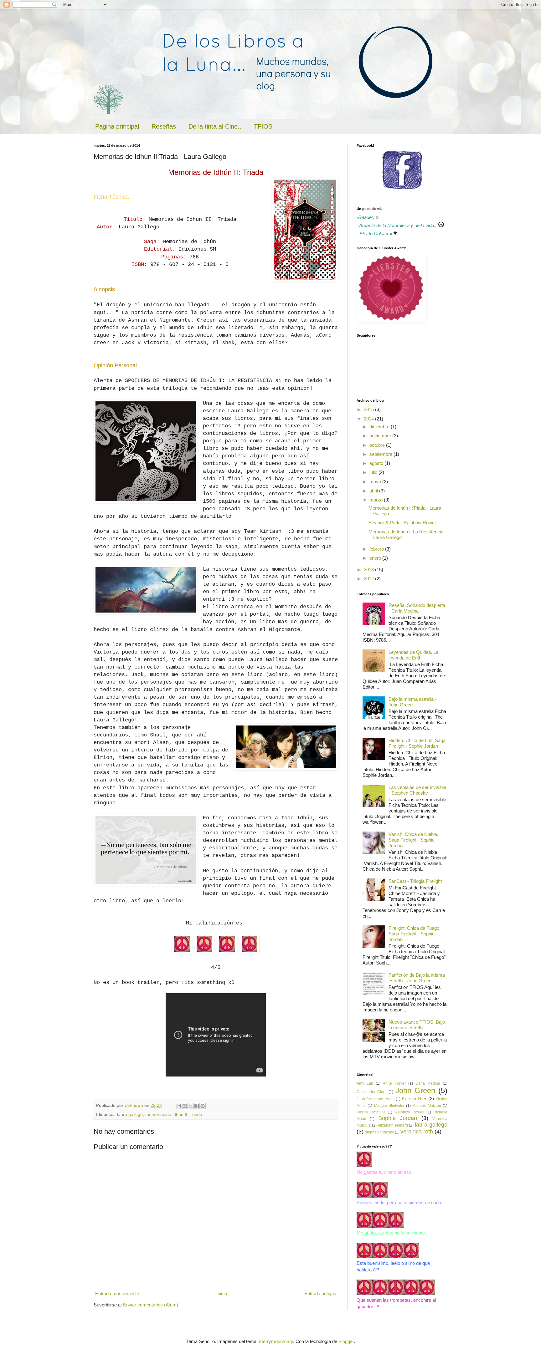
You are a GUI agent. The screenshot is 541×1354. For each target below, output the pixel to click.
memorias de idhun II (166, 1114)
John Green (415, 1090)
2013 (369, 569)
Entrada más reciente (117, 1293)
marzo (376, 499)
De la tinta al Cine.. (214, 126)
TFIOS (263, 126)
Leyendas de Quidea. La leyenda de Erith (413, 654)
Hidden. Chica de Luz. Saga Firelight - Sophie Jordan (417, 743)
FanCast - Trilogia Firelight (415, 881)
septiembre (381, 454)
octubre (377, 445)
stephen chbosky (379, 1132)
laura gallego (130, 1114)
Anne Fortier (394, 1083)
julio (374, 472)
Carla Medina (427, 1083)
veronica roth (416, 1131)
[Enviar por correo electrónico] (179, 1106)
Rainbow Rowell (409, 1112)
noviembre (380, 435)
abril (374, 490)
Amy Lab (365, 1083)
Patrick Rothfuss (371, 1112)
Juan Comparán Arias (375, 1099)
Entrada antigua (320, 1293)
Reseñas (164, 126)
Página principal (117, 126)
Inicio (221, 1293)
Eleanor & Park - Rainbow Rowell (402, 522)
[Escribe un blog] (185, 1106)
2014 (369, 418)
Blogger (346, 1341)
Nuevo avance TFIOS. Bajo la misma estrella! (417, 1024)
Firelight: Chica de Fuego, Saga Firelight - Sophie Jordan (415, 933)
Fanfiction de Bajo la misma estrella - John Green (417, 977)
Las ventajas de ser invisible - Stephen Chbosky (417, 790)
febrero (377, 549)
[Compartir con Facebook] (196, 1106)
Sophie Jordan (397, 1118)
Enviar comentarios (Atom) (150, 1304)
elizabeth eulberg (393, 1125)
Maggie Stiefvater (389, 1105)
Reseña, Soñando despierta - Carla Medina (417, 608)
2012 (369, 578)
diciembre (380, 426)
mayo (375, 481)
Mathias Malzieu (426, 1105)
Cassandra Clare (372, 1092)
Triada (196, 1114)
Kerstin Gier (414, 1098)
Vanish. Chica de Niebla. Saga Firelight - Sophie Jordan (413, 840)
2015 (369, 409)
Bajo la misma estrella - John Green (412, 701)
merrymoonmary (276, 1341)
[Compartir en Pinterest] (202, 1106)
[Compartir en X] (191, 1106)
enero (375, 558)
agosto (376, 463)
